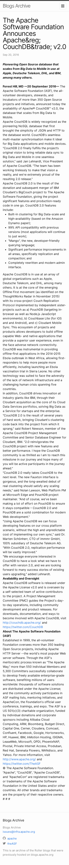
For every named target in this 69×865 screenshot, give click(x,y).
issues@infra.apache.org (19, 831)
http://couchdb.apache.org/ (22, 622)
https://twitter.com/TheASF (21, 763)
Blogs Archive (16, 6)
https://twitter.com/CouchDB (23, 627)
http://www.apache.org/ (19, 759)
